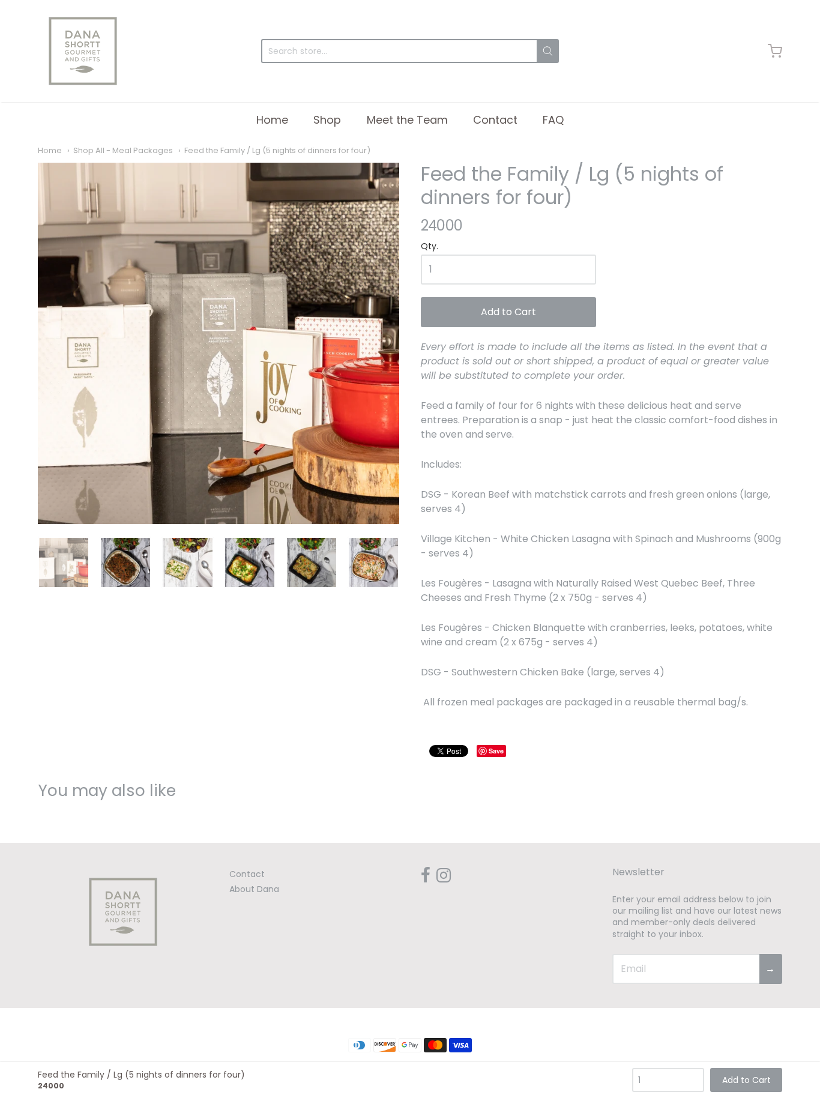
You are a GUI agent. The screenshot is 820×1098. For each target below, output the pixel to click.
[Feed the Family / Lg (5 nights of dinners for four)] (218, 343)
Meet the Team (407, 119)
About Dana (254, 889)
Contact (495, 119)
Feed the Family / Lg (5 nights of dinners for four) (277, 150)
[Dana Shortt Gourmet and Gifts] (83, 51)
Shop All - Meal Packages (123, 150)
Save (496, 750)
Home (272, 119)
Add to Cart (508, 312)
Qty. (429, 247)
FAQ (553, 119)
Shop (327, 119)
